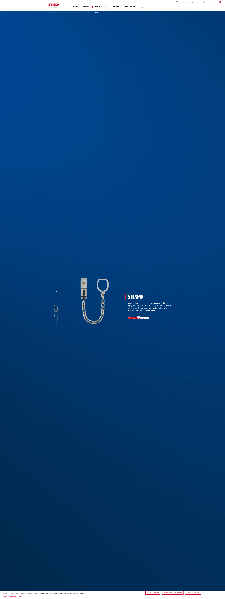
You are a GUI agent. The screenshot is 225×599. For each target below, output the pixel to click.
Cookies (5, 596)
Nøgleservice (195, 2)
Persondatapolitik (13, 596)
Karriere (170, 2)
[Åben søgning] (141, 8)
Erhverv (86, 7)
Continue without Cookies (172, 593)
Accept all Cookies (193, 593)
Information (130, 7)
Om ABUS (116, 7)
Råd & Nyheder (101, 7)
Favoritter (182, 2)
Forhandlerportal (211, 2)
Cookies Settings (153, 593)
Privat (75, 7)
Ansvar (20, 596)
